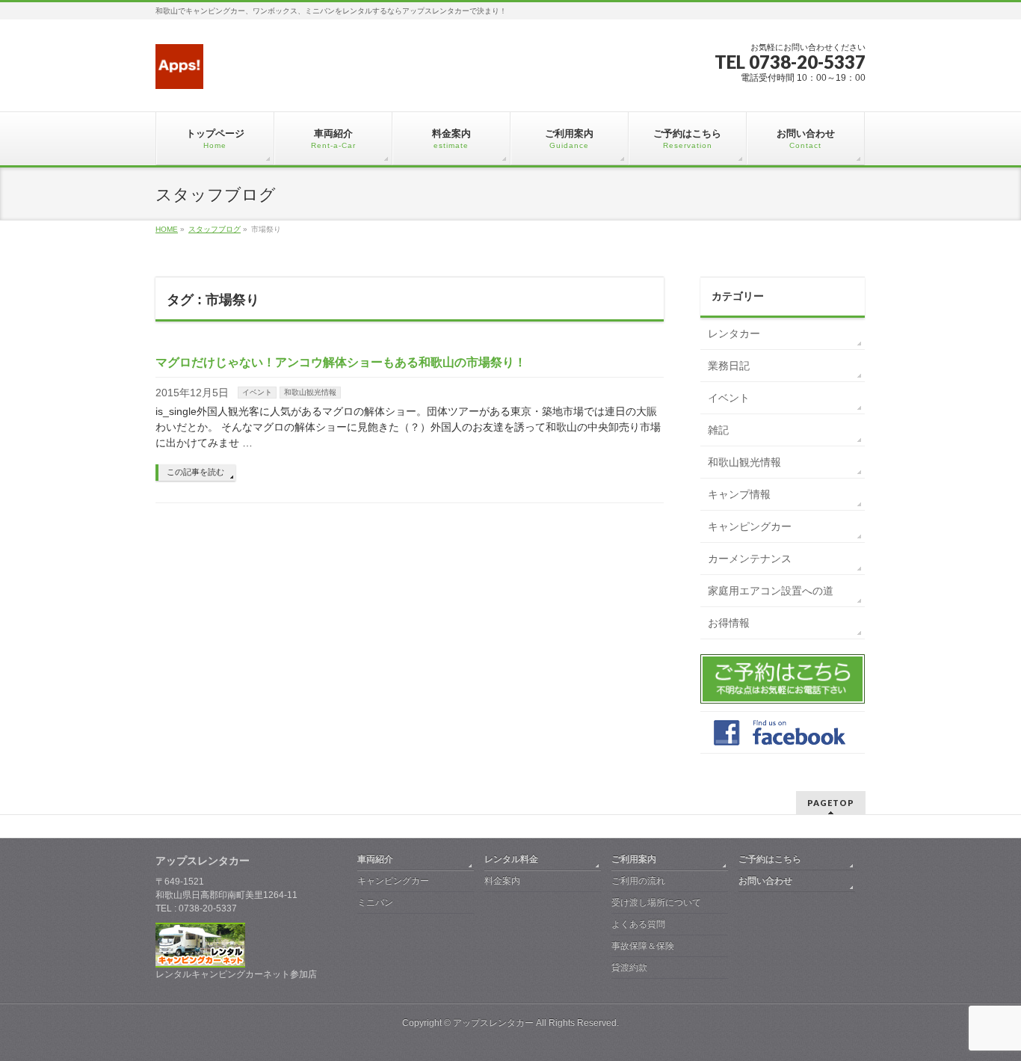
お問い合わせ (765, 881)
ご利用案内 (633, 859)
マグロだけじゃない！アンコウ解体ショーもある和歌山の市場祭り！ (340, 362)
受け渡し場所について (656, 902)
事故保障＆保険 (642, 946)
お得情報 (729, 623)
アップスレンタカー (493, 1023)
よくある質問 (638, 924)
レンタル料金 (511, 859)
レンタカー (734, 333)
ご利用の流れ (638, 881)
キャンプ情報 (739, 494)
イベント (257, 392)
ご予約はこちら (769, 859)
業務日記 (729, 366)
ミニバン (375, 902)
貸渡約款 (629, 967)
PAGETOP (830, 803)
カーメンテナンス (750, 559)
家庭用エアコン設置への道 (770, 591)
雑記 (718, 430)
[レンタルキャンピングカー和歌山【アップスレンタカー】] (179, 72)
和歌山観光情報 (310, 392)
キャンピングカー (750, 526)
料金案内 (502, 881)
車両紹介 (375, 859)
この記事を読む (195, 471)
